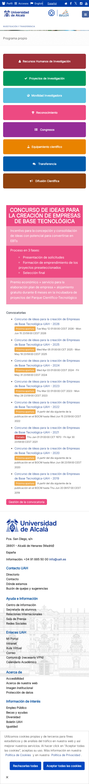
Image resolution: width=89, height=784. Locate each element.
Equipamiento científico (47, 146)
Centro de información (21, 605)
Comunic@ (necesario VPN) (25, 657)
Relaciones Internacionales (24, 614)
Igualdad (12, 726)
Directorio (12, 574)
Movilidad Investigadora (46, 95)
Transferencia (46, 164)
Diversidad (13, 717)
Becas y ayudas (17, 712)
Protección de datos (19, 692)
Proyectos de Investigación (47, 78)
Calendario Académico (21, 662)
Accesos (23, 3)
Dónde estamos (16, 584)
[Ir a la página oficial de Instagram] (81, 3)
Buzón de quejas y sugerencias (27, 588)
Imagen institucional (19, 688)
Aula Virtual (14, 648)
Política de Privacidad (65, 755)
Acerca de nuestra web (21, 683)
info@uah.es (57, 559)
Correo (10, 653)
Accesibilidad (15, 678)
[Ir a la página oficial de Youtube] (86, 3)
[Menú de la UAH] (85, 14)
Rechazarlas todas (25, 766)
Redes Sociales (16, 623)
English (38, 3)
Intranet (11, 643)
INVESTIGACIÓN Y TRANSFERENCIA (19, 26)
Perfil (9, 3)
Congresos (46, 129)
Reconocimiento (47, 112)
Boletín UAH (14, 722)
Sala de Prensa (16, 619)
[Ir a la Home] (16, 12)
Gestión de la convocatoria (26, 502)
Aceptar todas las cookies (64, 766)
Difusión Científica (47, 181)
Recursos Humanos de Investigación (47, 61)
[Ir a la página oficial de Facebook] (71, 3)
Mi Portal (12, 638)
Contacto (12, 579)
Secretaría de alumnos (21, 609)
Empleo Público (16, 707)
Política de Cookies (18, 755)
